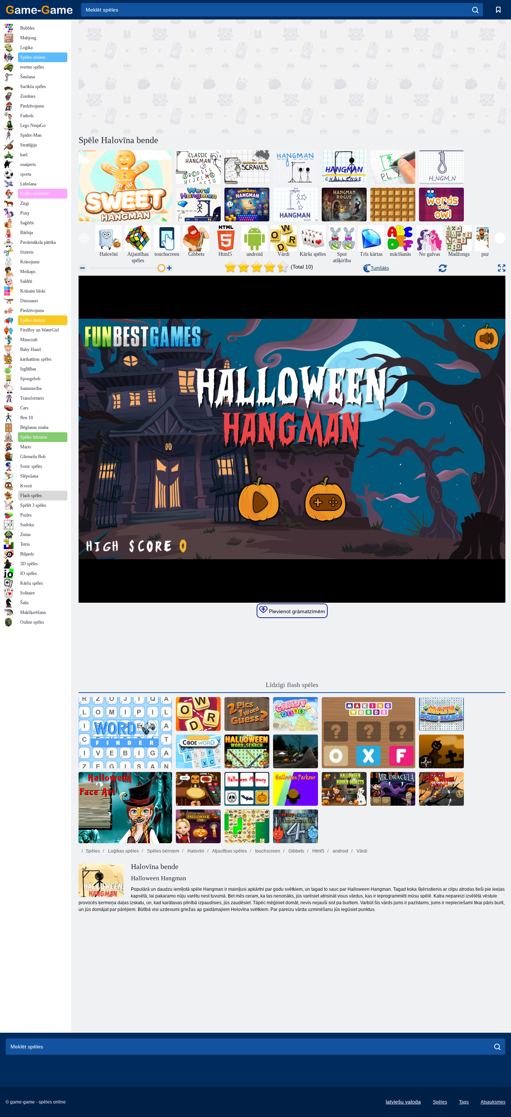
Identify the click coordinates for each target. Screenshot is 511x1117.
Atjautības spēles (229, 851)
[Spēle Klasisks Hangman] (198, 167)
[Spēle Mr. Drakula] (392, 789)
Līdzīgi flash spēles (292, 684)
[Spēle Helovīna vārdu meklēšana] (246, 751)
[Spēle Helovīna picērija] (198, 789)
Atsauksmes (493, 1102)
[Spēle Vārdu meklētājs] (125, 732)
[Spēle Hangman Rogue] (344, 204)
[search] (475, 10)
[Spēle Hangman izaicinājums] (344, 167)
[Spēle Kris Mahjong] (246, 826)
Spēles (93, 851)
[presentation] (84, 238)
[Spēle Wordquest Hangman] (246, 204)
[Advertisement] (185, 76)
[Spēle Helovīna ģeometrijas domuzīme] (441, 789)
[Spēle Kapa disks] (295, 751)
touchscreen (267, 851)
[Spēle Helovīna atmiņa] (246, 789)
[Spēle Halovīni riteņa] (441, 751)
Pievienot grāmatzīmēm (296, 611)
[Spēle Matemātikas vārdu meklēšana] (441, 714)
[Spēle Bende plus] (441, 167)
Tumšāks (380, 268)
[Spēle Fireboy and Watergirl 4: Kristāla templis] (295, 826)
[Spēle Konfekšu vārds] (295, 714)
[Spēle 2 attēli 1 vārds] (246, 714)
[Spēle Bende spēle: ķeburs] (246, 167)
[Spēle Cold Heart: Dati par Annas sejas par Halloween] (125, 807)
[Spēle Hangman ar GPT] (295, 204)
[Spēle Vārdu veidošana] (368, 732)
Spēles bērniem (162, 851)
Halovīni (195, 851)
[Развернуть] (501, 268)
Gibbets (295, 851)
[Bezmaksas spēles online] (39, 10)
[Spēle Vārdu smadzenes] (198, 714)
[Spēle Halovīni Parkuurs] (295, 789)
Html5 (317, 851)
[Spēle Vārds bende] (198, 204)
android (339, 851)
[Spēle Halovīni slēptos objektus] (344, 789)
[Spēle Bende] (295, 167)
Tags (464, 1102)
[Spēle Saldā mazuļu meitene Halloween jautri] (198, 826)
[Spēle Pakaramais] (392, 167)
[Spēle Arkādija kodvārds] (198, 751)
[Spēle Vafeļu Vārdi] (392, 204)
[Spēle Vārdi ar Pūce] (441, 204)
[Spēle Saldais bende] (125, 185)
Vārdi (361, 851)
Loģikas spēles (123, 851)
